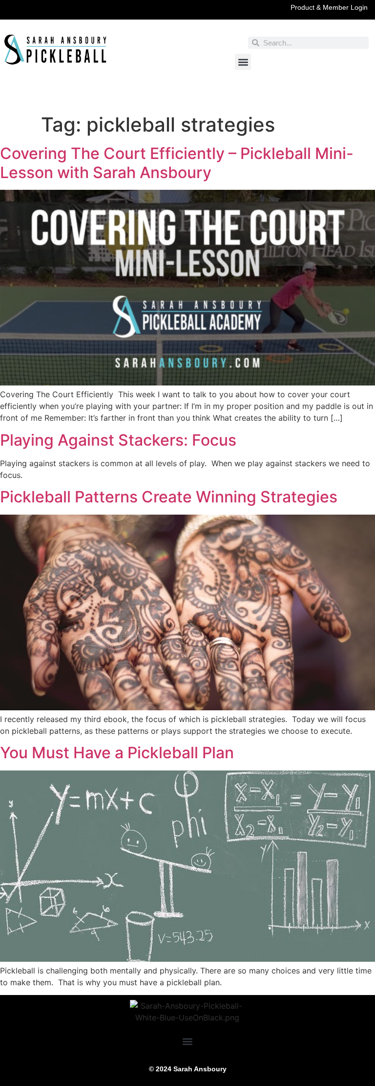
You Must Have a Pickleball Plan (117, 752)
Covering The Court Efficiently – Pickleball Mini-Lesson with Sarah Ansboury (177, 162)
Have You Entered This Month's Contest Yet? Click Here (187, 99)
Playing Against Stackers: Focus (118, 440)
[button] (243, 62)
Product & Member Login (329, 7)
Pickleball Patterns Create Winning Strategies (168, 496)
